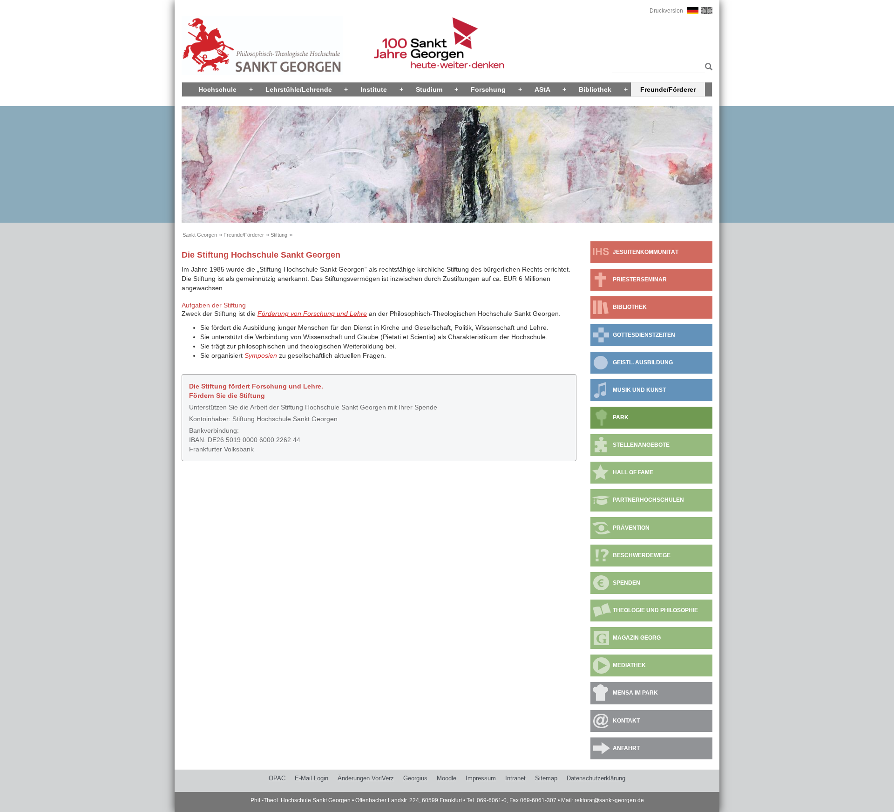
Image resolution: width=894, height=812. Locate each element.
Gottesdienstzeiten (644, 335)
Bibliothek (595, 89)
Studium (429, 89)
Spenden (626, 583)
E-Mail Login (311, 778)
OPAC (277, 778)
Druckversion (666, 10)
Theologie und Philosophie (655, 610)
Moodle (446, 778)
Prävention (631, 528)
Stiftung (279, 235)
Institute (373, 89)
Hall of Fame (633, 472)
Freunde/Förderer (668, 89)
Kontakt (626, 720)
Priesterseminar (640, 279)
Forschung (488, 89)
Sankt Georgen (200, 235)
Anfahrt (626, 748)
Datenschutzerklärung (596, 778)
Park (621, 417)
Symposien (260, 355)
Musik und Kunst (639, 390)
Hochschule (217, 89)
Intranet (515, 778)
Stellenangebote (641, 445)
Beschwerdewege (641, 555)
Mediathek (629, 665)
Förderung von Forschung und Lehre (312, 313)
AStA (542, 89)
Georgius (415, 778)
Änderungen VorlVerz (366, 778)
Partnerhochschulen (648, 500)
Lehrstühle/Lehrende (298, 89)
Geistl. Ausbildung (643, 362)
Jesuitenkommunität (645, 252)
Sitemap (546, 778)
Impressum (481, 778)
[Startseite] (262, 45)
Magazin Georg (637, 638)
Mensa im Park (635, 692)
